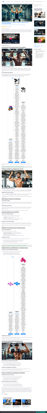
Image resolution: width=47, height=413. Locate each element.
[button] (44, 1)
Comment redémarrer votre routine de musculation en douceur (26, 405)
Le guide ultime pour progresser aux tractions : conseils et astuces (17, 406)
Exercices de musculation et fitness (21, 24)
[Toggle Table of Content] (8, 45)
